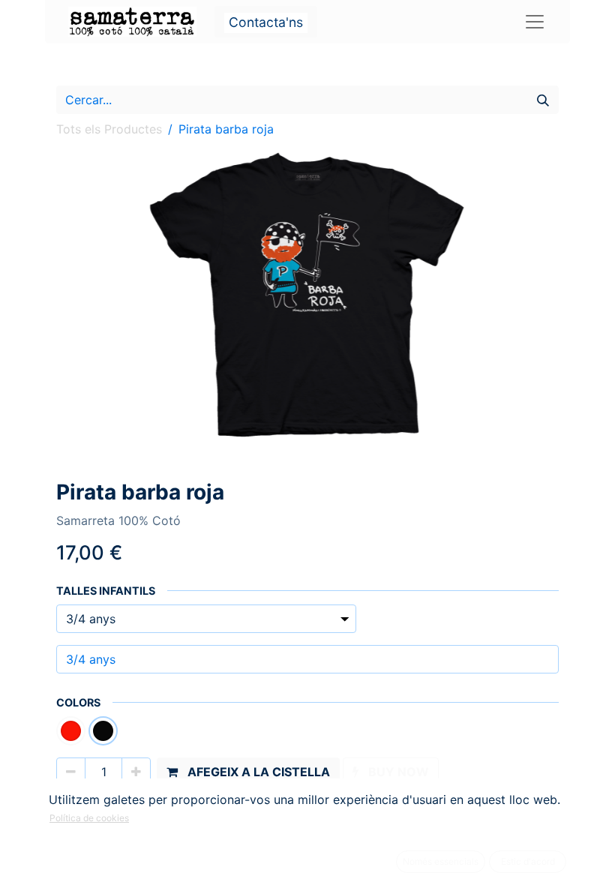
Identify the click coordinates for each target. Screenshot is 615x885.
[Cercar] (543, 100)
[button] (248, 772)
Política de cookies (89, 818)
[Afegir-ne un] (136, 772)
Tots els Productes (109, 129)
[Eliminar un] (71, 772)
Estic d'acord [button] (528, 861)
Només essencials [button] (440, 861)
